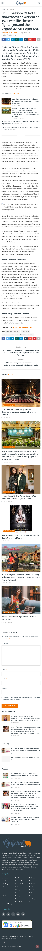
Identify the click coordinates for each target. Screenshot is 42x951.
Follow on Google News (9, 939)
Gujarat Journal (16, 946)
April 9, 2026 (16, 105)
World (31, 902)
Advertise (13, 937)
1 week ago (15, 736)
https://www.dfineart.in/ (22, 327)
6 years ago (15, 760)
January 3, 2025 (6, 583)
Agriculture (5, 878)
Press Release (20, 902)
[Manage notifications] (37, 946)
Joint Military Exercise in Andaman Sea (25, 757)
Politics (17, 899)
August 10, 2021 (25, 33)
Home (3, 9)
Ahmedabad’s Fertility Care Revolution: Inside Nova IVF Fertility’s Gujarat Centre (25, 749)
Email (4, 679)
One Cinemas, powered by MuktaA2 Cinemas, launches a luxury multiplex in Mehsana (25, 101)
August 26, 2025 (17, 124)
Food (17, 878)
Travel (31, 896)
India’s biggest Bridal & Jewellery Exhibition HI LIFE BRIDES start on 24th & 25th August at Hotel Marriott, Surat (25, 718)
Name (4, 670)
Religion (32, 878)
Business (5, 890)
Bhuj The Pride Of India (10, 335)
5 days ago (15, 723)
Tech (30, 893)
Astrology (5, 884)
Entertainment (10, 9)
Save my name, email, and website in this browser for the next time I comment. (22, 698)
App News (5, 881)
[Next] (22, 135)
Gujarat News (19, 881)
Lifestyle (18, 890)
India (17, 887)
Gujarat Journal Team (10, 33)
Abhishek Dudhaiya (12, 331)
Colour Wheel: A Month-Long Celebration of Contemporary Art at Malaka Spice (25, 775)
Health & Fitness (21, 884)
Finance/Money (7, 904)
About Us (4, 937)
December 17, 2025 (18, 118)
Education (5, 893)
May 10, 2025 (12, 130)
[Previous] (19, 135)
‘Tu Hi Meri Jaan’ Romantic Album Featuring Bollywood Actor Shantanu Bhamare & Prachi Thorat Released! (21, 577)
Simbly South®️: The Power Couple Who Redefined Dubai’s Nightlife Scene (19, 497)
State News (33, 890)
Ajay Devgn (25, 331)
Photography (19, 896)
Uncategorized (34, 899)
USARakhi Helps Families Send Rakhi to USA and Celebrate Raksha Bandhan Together (25, 819)
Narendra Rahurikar (26, 335)
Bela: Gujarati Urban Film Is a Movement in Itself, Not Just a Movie (20, 536)
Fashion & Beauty (5, 900)
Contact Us (22, 937)
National (18, 893)
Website (4, 688)
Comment (6, 643)
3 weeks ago (16, 813)
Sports (31, 887)
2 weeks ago (16, 753)
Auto (3, 887)
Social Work (33, 884)
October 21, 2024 (7, 622)
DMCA (31, 937)
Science (31, 881)
